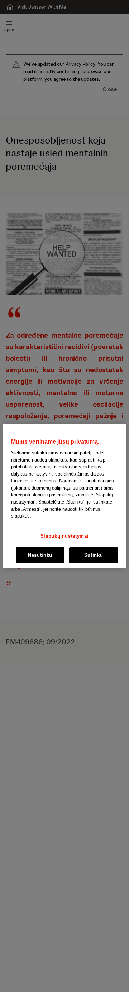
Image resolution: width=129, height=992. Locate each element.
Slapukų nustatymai (64, 536)
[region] (64, 496)
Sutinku (93, 555)
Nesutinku (40, 555)
